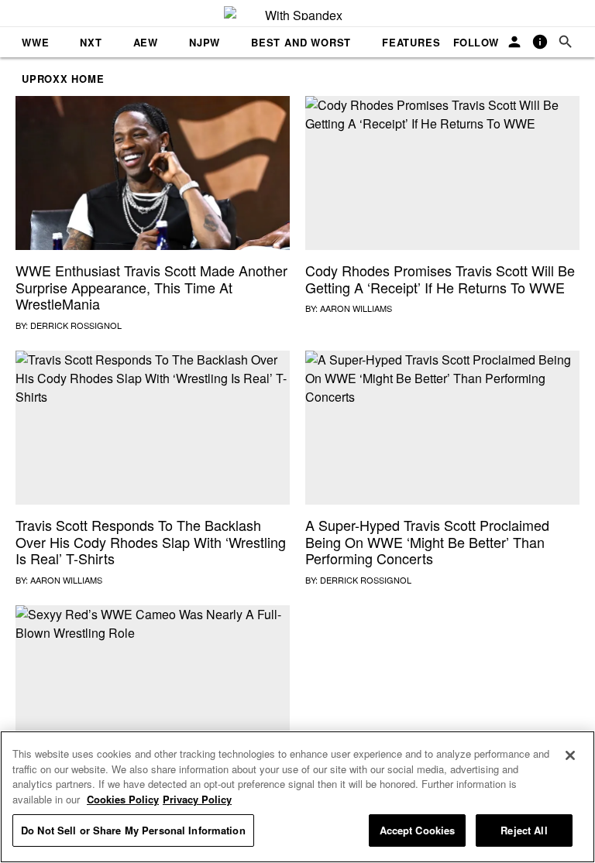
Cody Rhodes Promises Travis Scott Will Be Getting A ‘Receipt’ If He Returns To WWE (440, 278)
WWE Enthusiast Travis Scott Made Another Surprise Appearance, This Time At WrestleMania (151, 286)
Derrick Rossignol (76, 325)
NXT (90, 42)
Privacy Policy (197, 799)
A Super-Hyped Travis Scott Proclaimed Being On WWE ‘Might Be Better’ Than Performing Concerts (427, 541)
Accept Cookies (418, 830)
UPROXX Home (63, 78)
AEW (145, 42)
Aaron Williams (356, 308)
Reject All (523, 830)
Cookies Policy (123, 799)
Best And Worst (301, 42)
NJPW (204, 42)
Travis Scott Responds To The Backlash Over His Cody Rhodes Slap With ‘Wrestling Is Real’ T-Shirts (150, 541)
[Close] (570, 755)
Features (411, 42)
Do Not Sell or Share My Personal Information (133, 830)
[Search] (565, 42)
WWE (35, 42)
